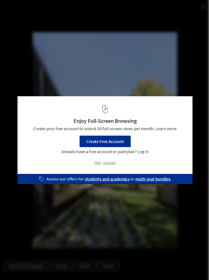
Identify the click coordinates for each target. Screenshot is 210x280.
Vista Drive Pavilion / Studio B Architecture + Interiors (79, 10)
